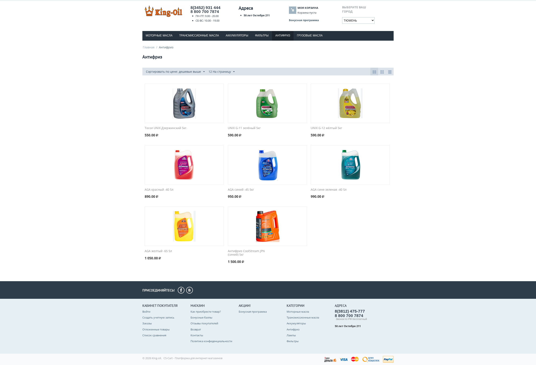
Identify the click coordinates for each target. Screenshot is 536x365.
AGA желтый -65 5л (158, 251)
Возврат (196, 329)
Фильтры (262, 35)
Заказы (147, 323)
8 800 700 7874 (205, 11)
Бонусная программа (253, 311)
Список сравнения (154, 335)
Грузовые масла (310, 35)
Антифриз (293, 329)
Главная (149, 47)
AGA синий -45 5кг (241, 190)
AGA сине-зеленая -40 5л (329, 190)
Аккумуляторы (237, 35)
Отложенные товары (156, 329)
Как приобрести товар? (206, 311)
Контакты (197, 335)
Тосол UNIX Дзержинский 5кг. (166, 128)
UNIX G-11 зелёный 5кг (244, 128)
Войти (146, 311)
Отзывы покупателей (204, 323)
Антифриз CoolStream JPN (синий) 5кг (246, 252)
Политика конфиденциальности (211, 341)
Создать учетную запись (158, 317)
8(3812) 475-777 (350, 311)
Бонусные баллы (201, 317)
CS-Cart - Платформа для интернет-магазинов (193, 358)
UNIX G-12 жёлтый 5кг (326, 128)
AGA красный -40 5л (159, 190)
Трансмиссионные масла (199, 35)
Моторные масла (159, 35)
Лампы (291, 335)
